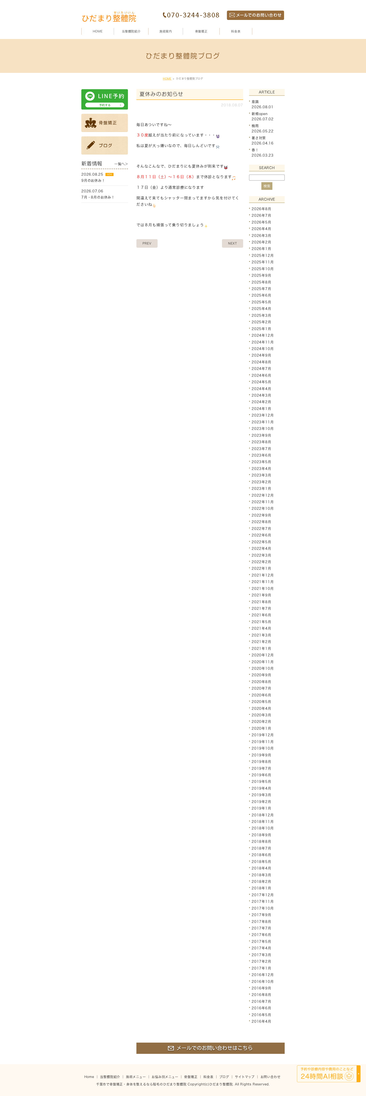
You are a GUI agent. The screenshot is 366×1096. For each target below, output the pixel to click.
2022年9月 (261, 515)
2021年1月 (261, 648)
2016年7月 (261, 1001)
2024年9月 (261, 355)
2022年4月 (261, 548)
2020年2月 (261, 721)
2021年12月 (263, 575)
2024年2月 (261, 402)
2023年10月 (263, 428)
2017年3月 (261, 955)
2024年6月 (261, 375)
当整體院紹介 (110, 1076)
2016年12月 (263, 975)
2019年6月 (261, 775)
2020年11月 (263, 661)
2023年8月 (261, 442)
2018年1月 (261, 888)
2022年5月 (261, 541)
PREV (147, 243)
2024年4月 (261, 388)
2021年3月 (261, 635)
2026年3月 (261, 235)
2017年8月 (261, 921)
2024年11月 (263, 342)
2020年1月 (261, 728)
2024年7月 (261, 368)
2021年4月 (261, 628)
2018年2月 (261, 881)
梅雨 (255, 126)
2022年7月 (261, 528)
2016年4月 (261, 1021)
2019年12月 (263, 735)
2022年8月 (261, 522)
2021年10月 (263, 588)
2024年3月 (261, 395)
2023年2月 (261, 482)
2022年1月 (261, 568)
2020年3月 (261, 715)
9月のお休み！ (93, 180)
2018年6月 (261, 855)
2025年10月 (263, 269)
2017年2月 (261, 961)
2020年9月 (261, 675)
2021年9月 (261, 595)
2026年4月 (261, 229)
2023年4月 (261, 468)
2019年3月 (261, 795)
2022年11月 (263, 502)
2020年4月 (261, 708)
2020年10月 (263, 668)
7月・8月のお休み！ (98, 197)
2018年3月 (261, 875)
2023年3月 (261, 475)
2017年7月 (261, 928)
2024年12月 (263, 335)
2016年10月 (263, 981)
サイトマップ (245, 1076)
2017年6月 (261, 934)
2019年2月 (261, 801)
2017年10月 (263, 908)
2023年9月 (261, 435)
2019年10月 (263, 748)
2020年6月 (261, 695)
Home (89, 1076)
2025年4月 (261, 308)
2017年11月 (263, 901)
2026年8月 (261, 209)
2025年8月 (261, 282)
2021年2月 (261, 641)
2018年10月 (263, 828)
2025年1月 (261, 328)
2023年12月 (263, 415)
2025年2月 (261, 322)
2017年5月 (261, 941)
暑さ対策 (259, 138)
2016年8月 (261, 994)
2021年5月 (261, 622)
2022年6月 (261, 535)
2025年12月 (263, 255)
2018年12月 (263, 815)
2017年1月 (261, 968)
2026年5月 (261, 222)
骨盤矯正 (201, 31)
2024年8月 (261, 362)
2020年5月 (261, 701)
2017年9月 (261, 915)
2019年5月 (261, 781)
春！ (255, 150)
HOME (98, 31)
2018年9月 (261, 835)
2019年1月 (261, 808)
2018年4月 (261, 868)
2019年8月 (261, 761)
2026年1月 (261, 248)
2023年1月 (261, 488)
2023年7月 (261, 448)
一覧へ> (121, 164)
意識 (255, 101)
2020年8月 (261, 681)
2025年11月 (263, 262)
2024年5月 (261, 382)
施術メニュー (136, 1076)
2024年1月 (261, 408)
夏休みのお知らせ (161, 94)
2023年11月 (263, 422)
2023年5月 (261, 462)
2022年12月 (263, 495)
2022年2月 (261, 562)
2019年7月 (261, 768)
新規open (260, 113)
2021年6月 (261, 615)
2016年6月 (261, 1008)
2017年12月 (263, 895)
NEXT (232, 243)
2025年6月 (261, 295)
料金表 (235, 31)
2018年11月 (263, 821)
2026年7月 (261, 215)
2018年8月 (261, 841)
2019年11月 (263, 741)
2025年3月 (261, 315)
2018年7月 (261, 848)
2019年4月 (261, 788)
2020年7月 (261, 688)
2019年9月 (261, 755)
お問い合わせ (271, 1076)
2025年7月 (261, 288)
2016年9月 (261, 988)
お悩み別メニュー (165, 1076)
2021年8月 (261, 601)
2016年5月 (261, 1015)
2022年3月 (261, 555)
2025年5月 (261, 302)
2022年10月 (263, 508)
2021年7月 (261, 608)
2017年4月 (261, 948)
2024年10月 (263, 348)
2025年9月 (261, 275)
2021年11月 (263, 581)
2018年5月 (261, 861)
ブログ (224, 1076)
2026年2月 (261, 242)
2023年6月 (261, 455)
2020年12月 (263, 655)
